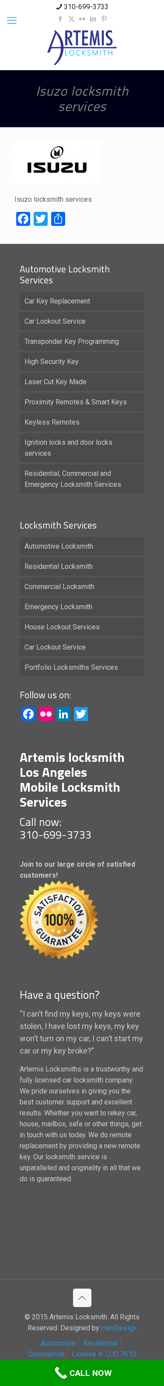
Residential (100, 1343)
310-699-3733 (86, 7)
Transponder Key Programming (71, 341)
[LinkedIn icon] (93, 19)
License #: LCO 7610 (104, 1354)
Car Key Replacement (57, 301)
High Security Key (51, 361)
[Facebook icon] (60, 19)
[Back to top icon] (82, 1298)
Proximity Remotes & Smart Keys (75, 402)
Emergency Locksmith (58, 607)
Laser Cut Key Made (55, 382)
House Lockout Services (62, 627)
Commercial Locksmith (59, 586)
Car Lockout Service (55, 321)
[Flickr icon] (82, 19)
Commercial (46, 1354)
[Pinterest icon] (104, 19)
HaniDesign (117, 1328)
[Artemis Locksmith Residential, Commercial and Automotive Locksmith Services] (82, 47)
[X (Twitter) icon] (71, 19)
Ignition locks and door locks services (68, 447)
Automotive (58, 1343)
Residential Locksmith (58, 566)
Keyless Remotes (52, 422)
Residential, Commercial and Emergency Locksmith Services (72, 479)
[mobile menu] (11, 20)
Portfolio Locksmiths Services (71, 667)
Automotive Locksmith (58, 546)
